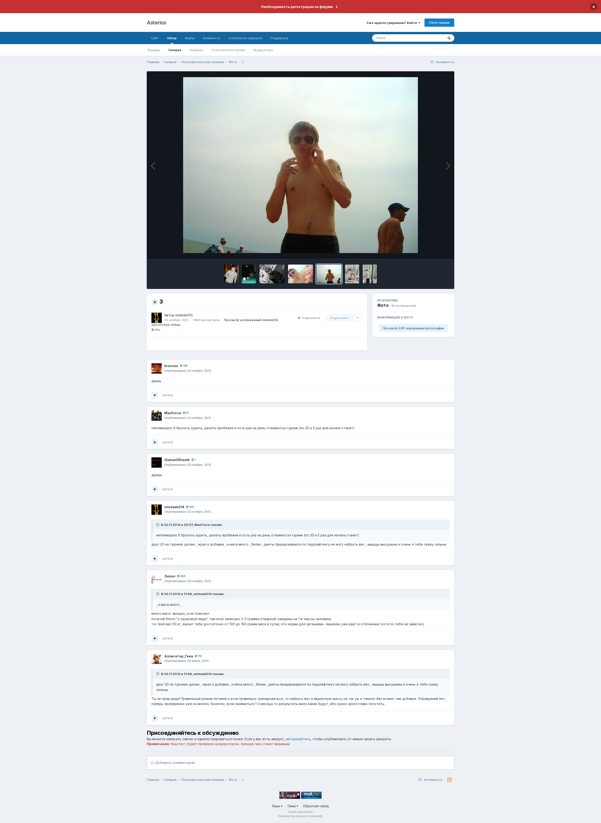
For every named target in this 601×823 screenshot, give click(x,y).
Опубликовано (187, 370)
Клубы (189, 38)
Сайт (154, 38)
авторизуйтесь (298, 739)
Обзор (172, 38)
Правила (196, 50)
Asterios (156, 22)
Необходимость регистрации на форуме (297, 7)
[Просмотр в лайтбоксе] (300, 165)
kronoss (171, 366)
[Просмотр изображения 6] (249, 274)
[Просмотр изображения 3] (329, 274)
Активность (211, 38)
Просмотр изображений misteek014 (251, 320)
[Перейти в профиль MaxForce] (156, 415)
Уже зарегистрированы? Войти (392, 23)
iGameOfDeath (177, 460)
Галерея (174, 50)
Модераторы (263, 50)
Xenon (169, 576)
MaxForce (172, 413)
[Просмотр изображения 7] (231, 274)
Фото (383, 305)
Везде (433, 38)
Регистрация (439, 22)
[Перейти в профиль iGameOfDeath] (156, 462)
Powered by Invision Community (300, 816)
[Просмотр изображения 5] (272, 274)
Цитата (167, 395)
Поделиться (310, 318)
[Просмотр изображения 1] (370, 274)
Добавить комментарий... (175, 763)
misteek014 (184, 315)
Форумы (153, 50)
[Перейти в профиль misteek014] (156, 318)
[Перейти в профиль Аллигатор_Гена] (156, 659)
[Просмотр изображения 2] (352, 274)
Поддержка (279, 38)
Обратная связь (316, 806)
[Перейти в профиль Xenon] (156, 579)
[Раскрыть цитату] (158, 525)
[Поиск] (449, 38)
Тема (292, 806)
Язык (276, 806)
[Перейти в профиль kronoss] (156, 368)
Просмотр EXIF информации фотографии (413, 328)
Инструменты (433, 250)
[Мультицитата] (154, 395)
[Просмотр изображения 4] (300, 274)
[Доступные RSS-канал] (449, 780)
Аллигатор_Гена (178, 656)
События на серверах (245, 38)
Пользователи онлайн (228, 50)
